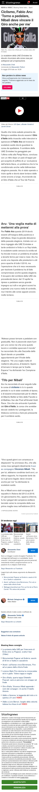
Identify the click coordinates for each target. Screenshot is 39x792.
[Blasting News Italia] (13, 2)
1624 (27, 723)
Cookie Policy (24, 777)
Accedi (35, 2)
